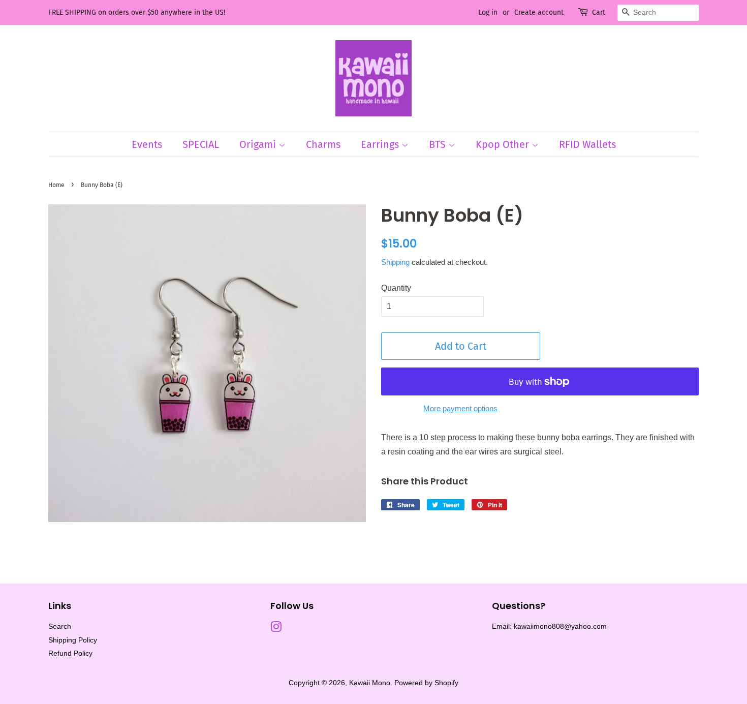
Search (59, 626)
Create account (539, 12)
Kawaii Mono (369, 683)
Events (147, 144)
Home (56, 185)
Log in (487, 12)
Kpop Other (504, 144)
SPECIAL (200, 144)
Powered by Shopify (426, 683)
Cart (598, 12)
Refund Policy (70, 653)
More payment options (460, 408)
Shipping (395, 262)
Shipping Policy (72, 640)
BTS (438, 144)
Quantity (396, 288)
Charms (323, 144)
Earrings (381, 144)
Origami (258, 144)
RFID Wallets (587, 144)
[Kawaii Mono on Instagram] (276, 629)
